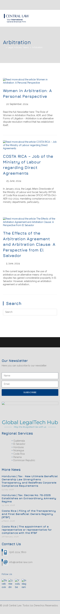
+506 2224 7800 (17, 552)
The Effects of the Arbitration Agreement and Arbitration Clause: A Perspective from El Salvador (29, 244)
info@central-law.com (20, 562)
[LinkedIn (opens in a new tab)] (47, 4)
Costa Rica (19, 453)
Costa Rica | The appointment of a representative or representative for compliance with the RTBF (27, 529)
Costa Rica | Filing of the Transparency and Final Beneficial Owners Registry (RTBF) (29, 514)
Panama (17, 457)
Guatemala (19, 440)
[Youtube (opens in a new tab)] (43, 4)
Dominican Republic (24, 460)
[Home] (4, 47)
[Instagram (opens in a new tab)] (51, 4)
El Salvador (19, 444)
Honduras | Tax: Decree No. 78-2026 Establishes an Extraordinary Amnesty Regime (29, 498)
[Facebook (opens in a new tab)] (55, 4)
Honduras (18, 447)
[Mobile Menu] (56, 18)
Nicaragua (18, 450)
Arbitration (37, 47)
